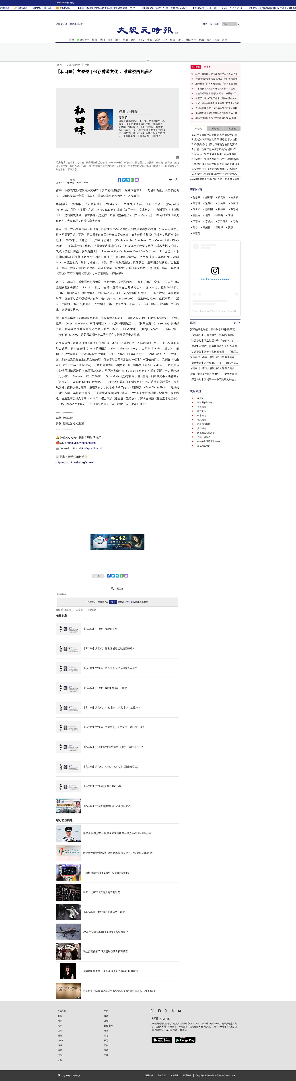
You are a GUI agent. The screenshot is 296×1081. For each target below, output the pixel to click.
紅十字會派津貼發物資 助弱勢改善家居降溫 (216, 73)
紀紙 (201, 39)
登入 (113, 602)
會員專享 (84, 39)
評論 (157, 39)
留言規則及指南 (61, 594)
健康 (172, 39)
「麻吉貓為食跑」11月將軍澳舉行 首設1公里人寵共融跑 (216, 88)
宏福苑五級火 (203, 445)
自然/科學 (191, 39)
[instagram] (152, 1010)
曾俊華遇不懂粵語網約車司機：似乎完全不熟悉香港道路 (217, 93)
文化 (180, 39)
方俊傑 (59, 64)
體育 (209, 39)
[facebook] (159, 1010)
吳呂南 (221, 203)
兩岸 (117, 39)
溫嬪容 (206, 227)
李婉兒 (209, 221)
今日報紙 (62, 1011)
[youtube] (179, 1010)
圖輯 (106, 1050)
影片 (60, 1016)
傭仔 (207, 215)
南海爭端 (201, 411)
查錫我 (219, 227)
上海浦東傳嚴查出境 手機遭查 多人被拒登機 (217, 139)
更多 (230, 227)
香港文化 (91, 610)
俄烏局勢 (201, 420)
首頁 (71, 39)
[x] (173, 1010)
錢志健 (196, 203)
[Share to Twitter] (124, 180)
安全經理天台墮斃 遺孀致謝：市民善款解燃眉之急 (217, 78)
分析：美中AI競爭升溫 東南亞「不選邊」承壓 (217, 103)
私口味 (68, 610)
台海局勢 (201, 407)
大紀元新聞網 (73, 64)
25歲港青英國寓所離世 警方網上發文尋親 (217, 178)
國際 (125, 39)
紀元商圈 (214, 24)
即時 (94, 39)
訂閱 (131, 602)
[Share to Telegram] (128, 180)
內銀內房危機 (203, 424)
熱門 (102, 39)
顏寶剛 (209, 209)
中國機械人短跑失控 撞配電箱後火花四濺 (216, 164)
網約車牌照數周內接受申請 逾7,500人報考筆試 (216, 118)
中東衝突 (201, 415)
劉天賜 (221, 197)
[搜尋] (238, 24)
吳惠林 (196, 221)
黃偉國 (196, 209)
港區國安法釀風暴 (206, 432)
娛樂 (224, 39)
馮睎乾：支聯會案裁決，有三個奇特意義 (216, 159)
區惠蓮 (196, 233)
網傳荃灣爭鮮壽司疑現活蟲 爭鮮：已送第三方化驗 (217, 83)
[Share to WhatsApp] (132, 180)
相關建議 (149, 1075)
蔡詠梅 (234, 209)
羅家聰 (234, 203)
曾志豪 (196, 197)
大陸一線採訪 (203, 437)
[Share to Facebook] (119, 180)
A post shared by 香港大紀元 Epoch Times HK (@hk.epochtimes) (224, 311)
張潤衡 (219, 215)
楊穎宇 (221, 209)
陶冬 (195, 227)
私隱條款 (187, 1075)
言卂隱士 (223, 221)
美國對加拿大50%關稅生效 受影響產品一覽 (216, 113)
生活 (164, 39)
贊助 (205, 24)
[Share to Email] (137, 180)
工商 (106, 1055)
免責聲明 (174, 1075)
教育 (216, 39)
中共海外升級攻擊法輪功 (209, 441)
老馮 (235, 221)
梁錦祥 (209, 203)
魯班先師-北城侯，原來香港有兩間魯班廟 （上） (216, 144)
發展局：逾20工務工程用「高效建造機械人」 (217, 98)
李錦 (230, 215)
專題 (60, 1050)
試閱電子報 (61, 24)
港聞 (110, 39)
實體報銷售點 (76, 24)
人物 (60, 1060)
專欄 (149, 39)
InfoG (141, 39)
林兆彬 (196, 215)
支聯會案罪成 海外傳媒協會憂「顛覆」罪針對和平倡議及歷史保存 (217, 108)
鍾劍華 (209, 197)
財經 (133, 39)
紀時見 (200, 398)
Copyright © (201, 1075)
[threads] (166, 1010)
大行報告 (201, 428)
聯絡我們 (162, 1075)
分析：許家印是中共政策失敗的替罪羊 (215, 149)
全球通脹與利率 (204, 402)
